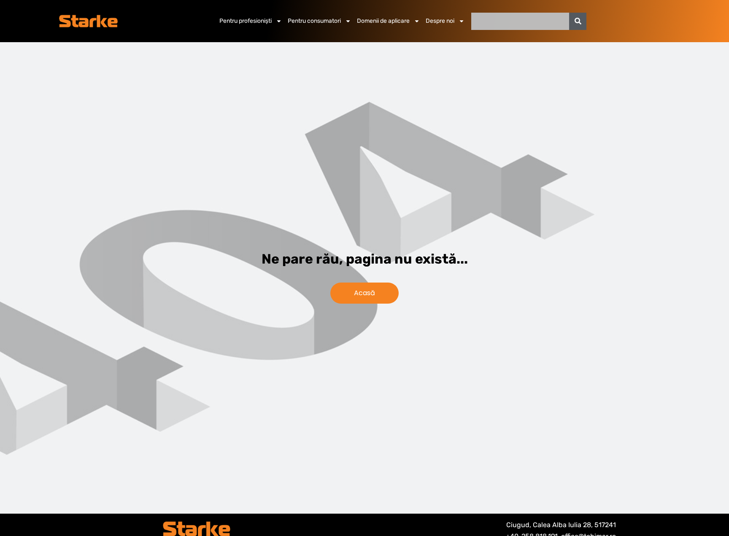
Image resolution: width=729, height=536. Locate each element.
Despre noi (440, 20)
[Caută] (577, 21)
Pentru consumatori (314, 20)
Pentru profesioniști (245, 20)
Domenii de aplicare (383, 20)
